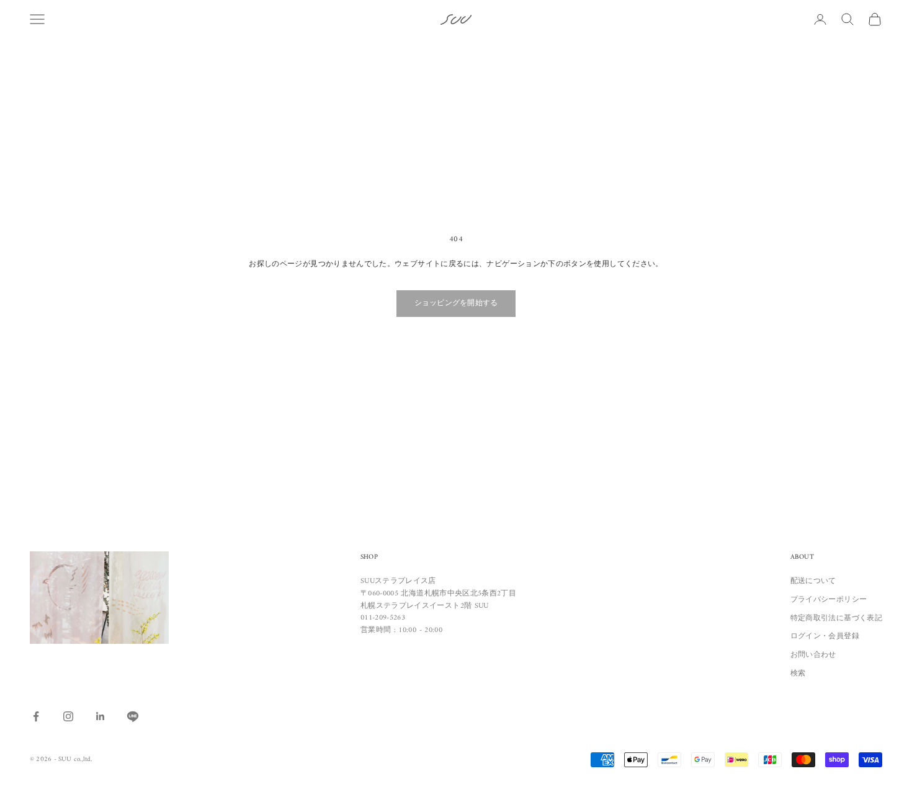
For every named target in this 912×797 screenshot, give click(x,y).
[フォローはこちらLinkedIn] (100, 716)
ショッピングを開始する (456, 303)
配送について (813, 581)
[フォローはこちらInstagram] (68, 716)
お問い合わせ (813, 655)
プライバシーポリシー (828, 600)
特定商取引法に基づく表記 (836, 618)
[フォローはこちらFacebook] (36, 716)
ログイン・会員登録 (824, 636)
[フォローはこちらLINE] (133, 716)
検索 (798, 673)
